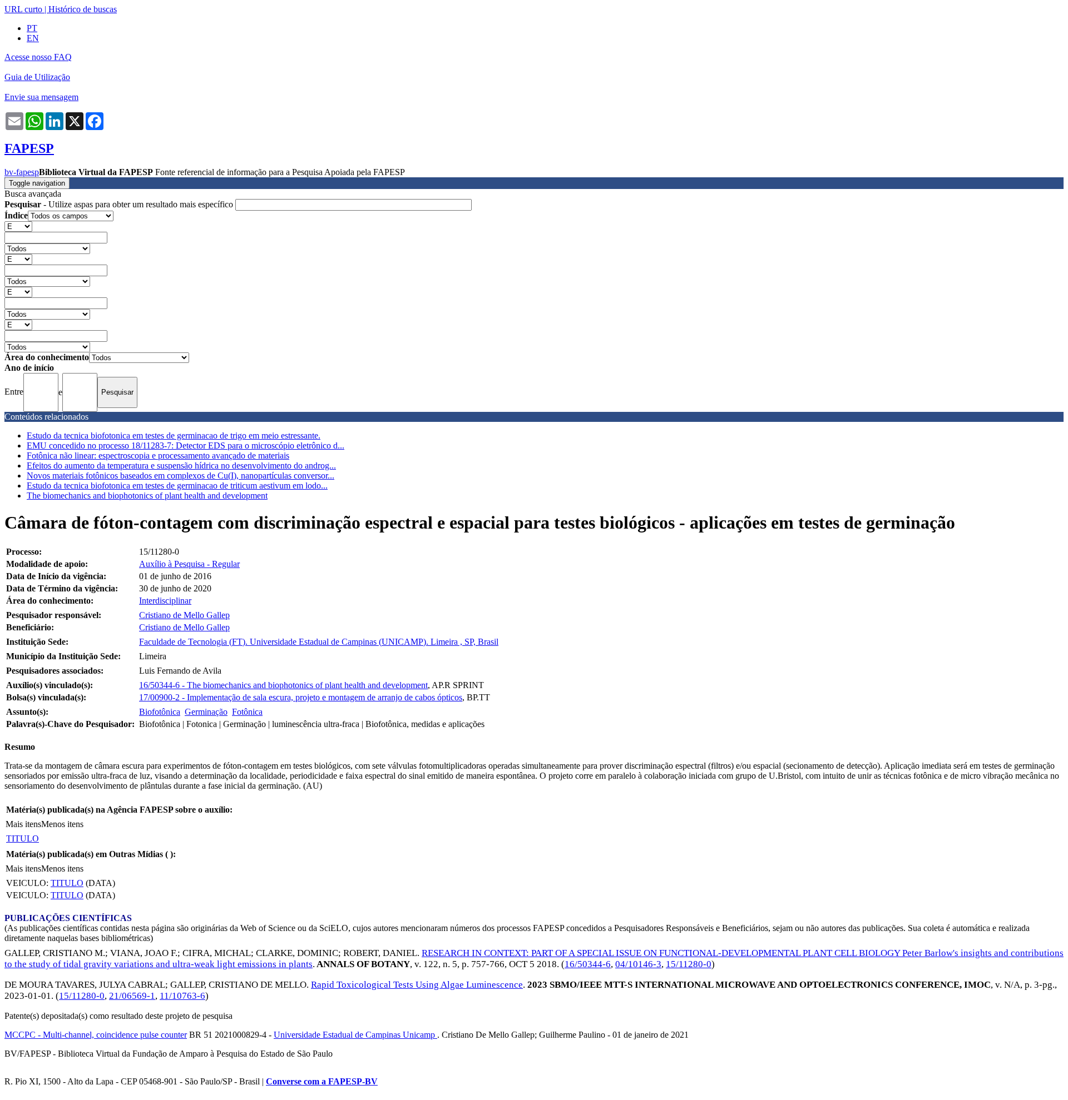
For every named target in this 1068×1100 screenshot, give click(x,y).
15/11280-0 (688, 964)
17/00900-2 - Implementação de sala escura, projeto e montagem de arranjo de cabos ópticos (300, 697)
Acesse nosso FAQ (38, 57)
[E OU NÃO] (18, 226)
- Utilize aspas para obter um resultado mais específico (119, 204)
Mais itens (23, 824)
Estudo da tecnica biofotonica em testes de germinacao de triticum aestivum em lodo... (177, 485)
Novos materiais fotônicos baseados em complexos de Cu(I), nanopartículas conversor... (180, 475)
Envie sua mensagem (41, 97)
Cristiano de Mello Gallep (184, 615)
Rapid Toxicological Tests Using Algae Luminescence (417, 984)
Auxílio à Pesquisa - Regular (189, 564)
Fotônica (247, 711)
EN (33, 38)
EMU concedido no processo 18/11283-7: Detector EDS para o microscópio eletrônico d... (185, 445)
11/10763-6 (182, 996)
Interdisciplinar (165, 600)
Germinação (206, 711)
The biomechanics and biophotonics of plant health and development (147, 495)
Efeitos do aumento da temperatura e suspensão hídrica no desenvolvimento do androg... (181, 465)
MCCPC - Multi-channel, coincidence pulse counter (95, 1034)
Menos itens (62, 824)
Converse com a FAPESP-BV (322, 1081)
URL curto (23, 9)
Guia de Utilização (37, 77)
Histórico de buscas (82, 9)
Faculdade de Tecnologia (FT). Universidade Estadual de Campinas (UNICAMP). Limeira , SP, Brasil (318, 641)
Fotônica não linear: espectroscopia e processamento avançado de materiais (158, 455)
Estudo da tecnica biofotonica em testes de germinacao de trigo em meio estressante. (173, 435)
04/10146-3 (638, 964)
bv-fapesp (21, 172)
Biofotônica (159, 711)
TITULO (22, 838)
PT (32, 28)
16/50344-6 (588, 964)
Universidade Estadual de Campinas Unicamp (355, 1034)
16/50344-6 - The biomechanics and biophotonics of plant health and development (283, 685)
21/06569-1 (132, 996)
